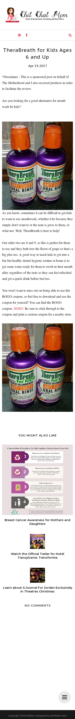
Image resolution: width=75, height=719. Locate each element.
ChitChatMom (27, 715)
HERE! (19, 308)
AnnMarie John (58, 715)
